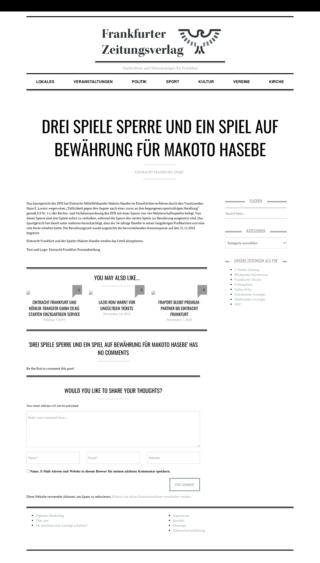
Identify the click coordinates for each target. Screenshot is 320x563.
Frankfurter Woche (247, 279)
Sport (172, 81)
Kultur (206, 81)
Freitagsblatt (243, 284)
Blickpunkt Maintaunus (251, 274)
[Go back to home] (160, 38)
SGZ (237, 304)
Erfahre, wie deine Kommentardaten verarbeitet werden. (152, 496)
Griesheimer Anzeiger (250, 294)
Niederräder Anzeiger (249, 299)
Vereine (241, 81)
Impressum (181, 515)
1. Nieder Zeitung (246, 269)
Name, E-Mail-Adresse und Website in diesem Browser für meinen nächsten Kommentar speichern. (100, 471)
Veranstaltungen (93, 81)
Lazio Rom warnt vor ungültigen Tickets (117, 305)
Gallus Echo (243, 289)
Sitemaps (179, 525)
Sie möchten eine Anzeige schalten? (62, 525)
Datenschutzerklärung (189, 530)
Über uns (42, 520)
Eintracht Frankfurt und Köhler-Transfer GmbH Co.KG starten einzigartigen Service (54, 308)
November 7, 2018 (179, 319)
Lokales (45, 81)
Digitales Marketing (50, 515)
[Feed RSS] (290, 5)
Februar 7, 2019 (54, 319)
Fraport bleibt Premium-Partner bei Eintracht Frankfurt (179, 308)
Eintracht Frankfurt (153, 172)
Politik (139, 81)
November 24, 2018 (116, 314)
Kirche (276, 81)
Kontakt (178, 520)
